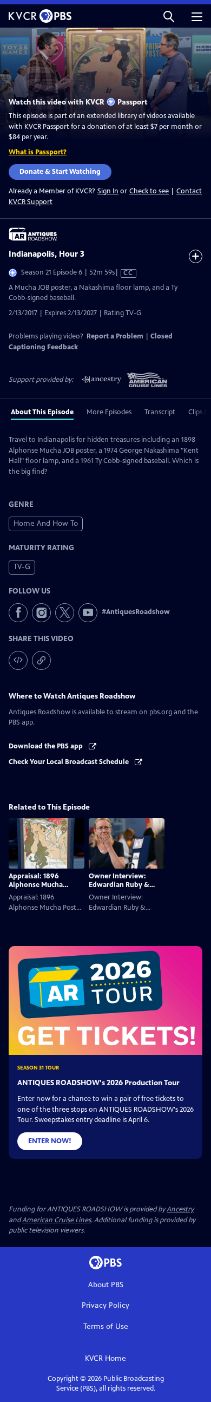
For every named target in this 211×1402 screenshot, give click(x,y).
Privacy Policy (105, 1305)
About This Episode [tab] (42, 412)
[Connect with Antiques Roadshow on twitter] (64, 612)
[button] (169, 16)
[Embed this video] (18, 660)
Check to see (149, 191)
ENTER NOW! (49, 1141)
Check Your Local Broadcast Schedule (69, 762)
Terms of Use (105, 1326)
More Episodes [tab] (109, 412)
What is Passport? (38, 152)
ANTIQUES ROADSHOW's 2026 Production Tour (98, 1082)
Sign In (107, 191)
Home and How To (46, 523)
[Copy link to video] (41, 660)
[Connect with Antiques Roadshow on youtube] (87, 612)
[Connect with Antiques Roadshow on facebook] (18, 612)
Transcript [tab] (159, 412)
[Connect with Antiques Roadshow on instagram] (41, 612)
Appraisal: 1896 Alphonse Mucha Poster (36, 885)
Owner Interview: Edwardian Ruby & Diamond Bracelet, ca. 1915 (124, 889)
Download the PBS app (46, 746)
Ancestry (180, 1209)
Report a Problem (115, 336)
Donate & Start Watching (60, 171)
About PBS (105, 1284)
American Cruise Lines (56, 1220)
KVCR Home (105, 1358)
